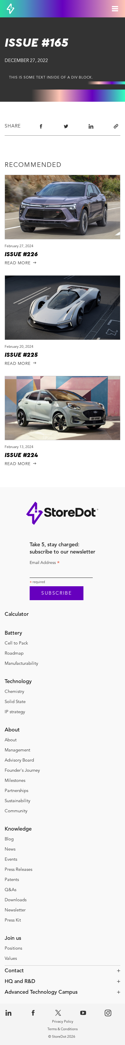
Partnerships (17, 791)
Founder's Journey (22, 771)
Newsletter (15, 910)
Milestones (15, 781)
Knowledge (18, 829)
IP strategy (15, 712)
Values (11, 959)
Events (11, 860)
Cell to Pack (16, 643)
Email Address (45, 564)
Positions (13, 948)
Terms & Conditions (62, 1029)
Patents (12, 880)
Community (16, 811)
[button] (62, 971)
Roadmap (14, 653)
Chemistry (14, 692)
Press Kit (13, 920)
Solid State (15, 702)
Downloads (15, 900)
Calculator (17, 614)
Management (17, 750)
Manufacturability (21, 664)
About (12, 730)
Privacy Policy (62, 1022)
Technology (18, 681)
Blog (9, 839)
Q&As (10, 890)
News (10, 849)
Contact (14, 970)
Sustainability (17, 801)
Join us (13, 938)
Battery (13, 633)
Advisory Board (19, 760)
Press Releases (18, 870)
